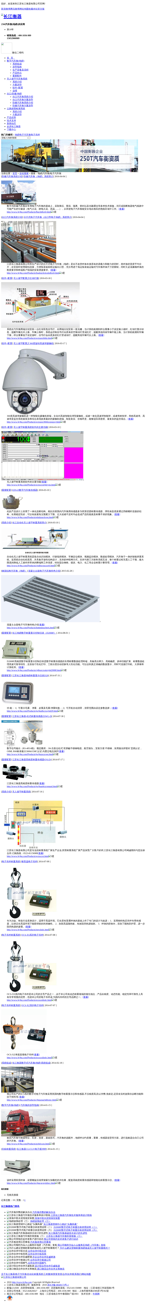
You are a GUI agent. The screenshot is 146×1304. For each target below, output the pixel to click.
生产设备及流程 (21, 70)
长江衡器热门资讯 (10, 1206)
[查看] (122, 209)
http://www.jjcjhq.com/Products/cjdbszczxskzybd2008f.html (34, 670)
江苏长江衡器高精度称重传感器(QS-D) (31, 759)
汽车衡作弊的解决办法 (43, 1212)
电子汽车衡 (25, 134)
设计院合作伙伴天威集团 (47, 1266)
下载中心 (11, 129)
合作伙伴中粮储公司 (40, 1260)
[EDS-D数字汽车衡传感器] (12, 509)
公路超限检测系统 (16, 108)
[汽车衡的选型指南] (28, 1135)
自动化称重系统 (35, 1274)
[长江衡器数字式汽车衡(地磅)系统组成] (17, 1092)
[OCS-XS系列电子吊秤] (31, 992)
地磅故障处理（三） (40, 1221)
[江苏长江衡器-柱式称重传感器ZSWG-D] (22, 746)
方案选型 (17, 84)
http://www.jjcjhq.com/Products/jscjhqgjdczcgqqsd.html (32, 786)
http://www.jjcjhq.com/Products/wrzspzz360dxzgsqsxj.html (33, 422)
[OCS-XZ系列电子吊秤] (24, 1052)
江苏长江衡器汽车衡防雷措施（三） (64, 1236)
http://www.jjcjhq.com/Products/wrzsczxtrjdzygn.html (31, 485)
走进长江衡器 (14, 126)
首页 (15, 173)
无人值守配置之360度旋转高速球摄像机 (33, 343)
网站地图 (24, 9)
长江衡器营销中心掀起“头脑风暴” (60, 1224)
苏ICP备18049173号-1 (58, 1285)
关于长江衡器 (8, 1274)
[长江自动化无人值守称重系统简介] (35, 554)
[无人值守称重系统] (35, 848)
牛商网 (96, 1294)
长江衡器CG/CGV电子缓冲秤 (31, 1149)
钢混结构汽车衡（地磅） (14, 571)
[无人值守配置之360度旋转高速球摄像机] (34, 414)
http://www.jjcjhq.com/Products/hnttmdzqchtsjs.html (30, 627)
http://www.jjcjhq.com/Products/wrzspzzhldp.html (29, 338)
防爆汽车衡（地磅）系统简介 (38, 176)
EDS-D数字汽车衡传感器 (24, 490)
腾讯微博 (14, 9)
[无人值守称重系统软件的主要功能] (42, 479)
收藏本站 (33, 9)
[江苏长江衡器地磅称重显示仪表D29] (18, 706)
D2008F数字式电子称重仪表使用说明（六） (75, 1230)
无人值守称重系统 (21, 791)
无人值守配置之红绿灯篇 (26, 278)
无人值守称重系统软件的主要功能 (31, 427)
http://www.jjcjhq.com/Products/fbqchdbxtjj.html (29, 212)
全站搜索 (24, 173)
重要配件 (17, 76)
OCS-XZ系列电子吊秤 (32, 1005)
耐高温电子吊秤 (29, 861)
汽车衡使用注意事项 (40, 1242)
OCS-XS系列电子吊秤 (32, 935)
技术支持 (11, 120)
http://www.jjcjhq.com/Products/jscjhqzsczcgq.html (30, 754)
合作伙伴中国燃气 (36, 1263)
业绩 (15, 90)
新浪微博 (5, 9)
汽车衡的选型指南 (30, 1105)
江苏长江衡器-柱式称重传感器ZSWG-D (32, 716)
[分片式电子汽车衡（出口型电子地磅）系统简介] (28, 262)
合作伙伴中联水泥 (36, 1251)
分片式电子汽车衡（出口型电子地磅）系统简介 (48, 217)
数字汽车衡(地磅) (15, 61)
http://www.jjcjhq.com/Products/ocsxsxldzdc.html (29, 1000)
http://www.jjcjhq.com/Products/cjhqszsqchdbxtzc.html (31, 1100)
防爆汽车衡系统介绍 (23, 102)
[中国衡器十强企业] (69, 171)
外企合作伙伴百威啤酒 (43, 1257)
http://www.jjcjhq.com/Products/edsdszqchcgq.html (30, 517)
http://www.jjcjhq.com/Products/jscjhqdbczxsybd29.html (32, 711)
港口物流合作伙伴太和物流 (50, 1269)
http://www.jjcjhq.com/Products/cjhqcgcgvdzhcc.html (31, 1183)
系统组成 (17, 64)
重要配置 (6, 490)
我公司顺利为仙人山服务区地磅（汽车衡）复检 (81, 1245)
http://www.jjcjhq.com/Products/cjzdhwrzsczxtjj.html (30, 565)
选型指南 (17, 67)
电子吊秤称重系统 (11, 861)
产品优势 (11, 117)
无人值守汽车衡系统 (17, 79)
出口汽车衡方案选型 (23, 99)
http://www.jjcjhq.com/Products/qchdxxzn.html (28, 1144)
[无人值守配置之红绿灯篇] (40, 327)
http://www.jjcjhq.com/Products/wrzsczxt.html (27, 856)
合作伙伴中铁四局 (36, 1254)
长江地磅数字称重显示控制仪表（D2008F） (34, 633)
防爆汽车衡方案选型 (23, 105)
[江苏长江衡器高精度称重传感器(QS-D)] (17, 781)
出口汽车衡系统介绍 (23, 96)
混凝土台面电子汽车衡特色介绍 (44, 571)
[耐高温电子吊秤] (31, 918)
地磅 (17, 134)
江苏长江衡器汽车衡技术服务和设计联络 (71, 1215)
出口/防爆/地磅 (14, 93)
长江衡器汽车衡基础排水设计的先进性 (67, 1233)
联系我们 (76, 1274)
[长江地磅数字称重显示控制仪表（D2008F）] (17, 659)
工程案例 (48, 1274)
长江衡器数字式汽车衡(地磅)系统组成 (31, 1063)
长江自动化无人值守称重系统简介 (29, 522)
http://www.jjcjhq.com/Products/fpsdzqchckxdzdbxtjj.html (33, 273)
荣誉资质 (57, 1274)
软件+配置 (18, 87)
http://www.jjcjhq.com (22, 1282)
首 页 (11, 58)
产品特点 (17, 73)
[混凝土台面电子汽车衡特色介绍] (51, 622)
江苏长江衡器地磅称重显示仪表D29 (30, 675)
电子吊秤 (35, 134)
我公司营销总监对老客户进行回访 (60, 1239)
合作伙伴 (67, 1274)
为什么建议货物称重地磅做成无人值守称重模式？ (84, 1248)
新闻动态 (11, 123)
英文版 (41, 9)
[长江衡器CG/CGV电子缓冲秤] (17, 1178)
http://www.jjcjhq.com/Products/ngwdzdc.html (28, 929)
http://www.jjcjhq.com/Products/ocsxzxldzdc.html (29, 1057)
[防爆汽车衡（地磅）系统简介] (19, 204)
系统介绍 (17, 82)
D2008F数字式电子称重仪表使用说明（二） (75, 1227)
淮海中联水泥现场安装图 (47, 1218)
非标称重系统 (9, 1149)
